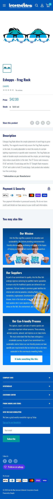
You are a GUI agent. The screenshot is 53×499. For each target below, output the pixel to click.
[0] (48, 5)
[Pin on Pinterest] (37, 123)
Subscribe (11, 438)
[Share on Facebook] (32, 123)
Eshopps (6, 86)
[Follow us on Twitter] (10, 461)
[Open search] (36, 5)
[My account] (42, 5)
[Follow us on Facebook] (5, 461)
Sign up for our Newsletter (12, 422)
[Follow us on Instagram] (16, 461)
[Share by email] (48, 123)
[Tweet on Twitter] (43, 123)
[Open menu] (4, 5)
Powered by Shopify (8, 493)
